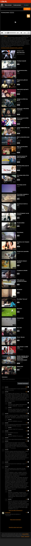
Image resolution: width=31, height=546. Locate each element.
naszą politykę (25, 533)
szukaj (27, 9)
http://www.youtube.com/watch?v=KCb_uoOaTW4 (11, 47)
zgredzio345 (7, 512)
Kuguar (5, 36)
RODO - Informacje (25, 536)
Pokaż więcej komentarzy (15, 519)
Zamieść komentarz (23, 383)
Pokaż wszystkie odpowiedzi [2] (15, 510)
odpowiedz (11, 390)
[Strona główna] (4, 2)
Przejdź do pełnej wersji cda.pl (15, 527)
